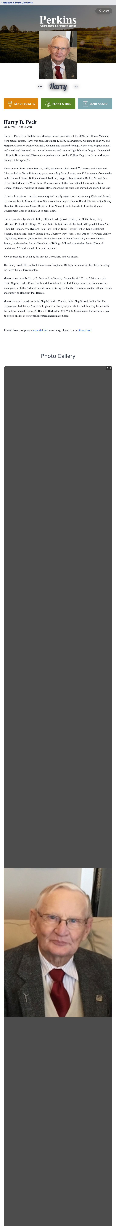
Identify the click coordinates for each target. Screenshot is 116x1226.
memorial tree (40, 330)
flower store (85, 330)
